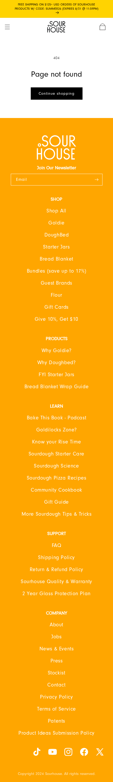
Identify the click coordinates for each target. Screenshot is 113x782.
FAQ (56, 545)
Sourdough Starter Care (56, 454)
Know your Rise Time (56, 442)
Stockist (56, 673)
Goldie (56, 223)
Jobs (56, 637)
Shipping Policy (56, 557)
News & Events (56, 649)
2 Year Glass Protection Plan (56, 594)
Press (56, 661)
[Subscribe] (96, 179)
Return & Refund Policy (56, 569)
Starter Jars (56, 247)
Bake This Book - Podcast (56, 418)
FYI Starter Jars (56, 375)
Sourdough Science (56, 466)
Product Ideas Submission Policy (56, 733)
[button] (10, 27)
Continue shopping (57, 93)
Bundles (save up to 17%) (56, 271)
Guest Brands (56, 283)
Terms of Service (56, 709)
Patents (56, 721)
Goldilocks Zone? (56, 430)
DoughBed (56, 235)
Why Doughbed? (56, 362)
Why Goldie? (57, 350)
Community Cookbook (56, 490)
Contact (56, 685)
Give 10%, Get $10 (56, 319)
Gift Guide (56, 502)
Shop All (56, 211)
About (56, 625)
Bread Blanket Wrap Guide (56, 387)
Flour (56, 295)
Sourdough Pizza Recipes (56, 478)
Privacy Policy (56, 697)
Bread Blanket (56, 259)
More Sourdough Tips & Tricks (57, 514)
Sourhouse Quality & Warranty (56, 581)
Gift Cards (56, 307)
